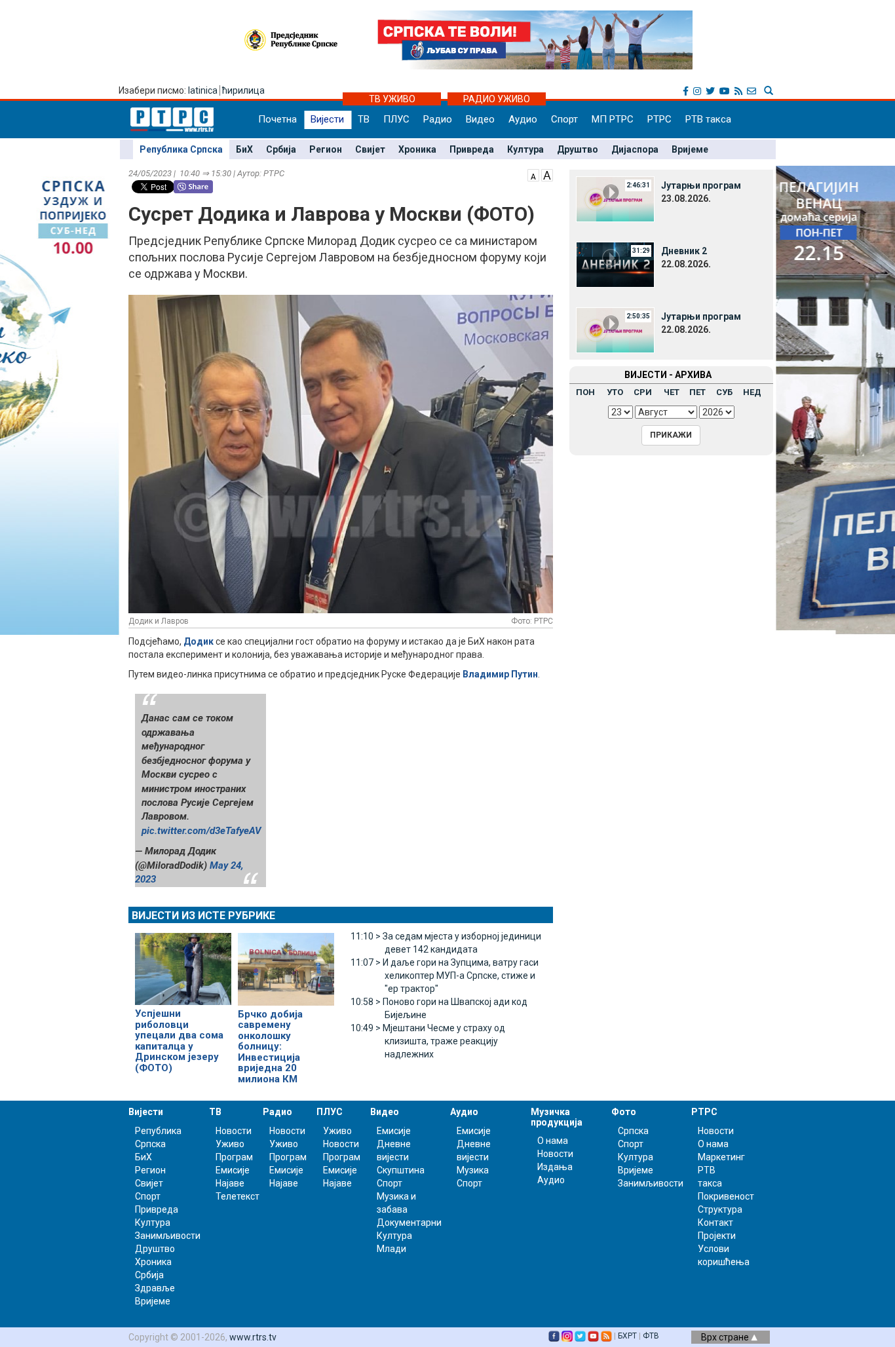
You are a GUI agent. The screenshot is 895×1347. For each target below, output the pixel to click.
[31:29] (615, 264)
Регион (325, 149)
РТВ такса (708, 119)
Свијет (370, 149)
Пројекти (717, 1235)
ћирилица (243, 90)
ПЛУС (396, 119)
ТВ (364, 119)
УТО (615, 392)
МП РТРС (613, 119)
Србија (281, 149)
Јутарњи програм (701, 185)
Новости (234, 1131)
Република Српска (181, 149)
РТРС (659, 119)
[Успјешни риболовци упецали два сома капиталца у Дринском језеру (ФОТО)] (183, 963)
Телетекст (237, 1196)
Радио (437, 119)
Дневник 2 (684, 251)
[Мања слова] (533, 174)
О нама (552, 1140)
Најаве (230, 1183)
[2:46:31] (615, 198)
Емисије (233, 1170)
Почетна (277, 119)
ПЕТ (697, 392)
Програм (234, 1157)
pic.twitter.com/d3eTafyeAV (201, 831)
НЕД (752, 392)
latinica (203, 90)
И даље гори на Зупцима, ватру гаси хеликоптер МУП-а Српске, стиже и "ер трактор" (445, 975)
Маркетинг (721, 1157)
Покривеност (726, 1196)
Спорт (564, 119)
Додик (198, 641)
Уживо (230, 1144)
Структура (720, 1209)
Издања (555, 1167)
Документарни (409, 1222)
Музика (473, 1170)
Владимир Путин (500, 674)
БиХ (244, 149)
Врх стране (726, 1337)
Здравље (155, 1288)
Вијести (327, 119)
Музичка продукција (556, 1117)
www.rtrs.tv (252, 1337)
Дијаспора (634, 149)
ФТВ (651, 1335)
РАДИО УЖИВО (496, 99)
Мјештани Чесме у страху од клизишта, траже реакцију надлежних (428, 1041)
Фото (623, 1112)
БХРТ (627, 1335)
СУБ (724, 392)
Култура (525, 149)
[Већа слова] (547, 174)
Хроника (417, 149)
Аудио (522, 119)
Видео (480, 119)
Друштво (577, 149)
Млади (391, 1248)
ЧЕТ (671, 392)
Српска (633, 1131)
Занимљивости (167, 1235)
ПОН (585, 392)
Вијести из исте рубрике (203, 915)
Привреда (471, 149)
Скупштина (401, 1170)
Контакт (715, 1222)
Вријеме (690, 149)
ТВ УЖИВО (392, 99)
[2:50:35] (615, 329)
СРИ (643, 392)
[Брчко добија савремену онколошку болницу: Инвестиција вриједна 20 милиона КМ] (286, 963)
